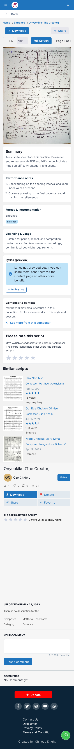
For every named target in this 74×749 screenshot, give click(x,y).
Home (6, 22)
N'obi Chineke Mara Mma (43, 438)
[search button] (68, 5)
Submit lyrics (16, 289)
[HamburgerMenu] (5, 5)
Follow (64, 477)
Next (20, 40)
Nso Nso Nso (34, 378)
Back (14, 14)
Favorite (49, 502)
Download (19, 30)
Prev (10, 40)
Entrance (19, 22)
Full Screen (41, 40)
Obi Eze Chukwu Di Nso (42, 408)
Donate (49, 494)
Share (62, 30)
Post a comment (18, 662)
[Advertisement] (37, 562)
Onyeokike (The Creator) (44, 22)
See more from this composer (30, 322)
